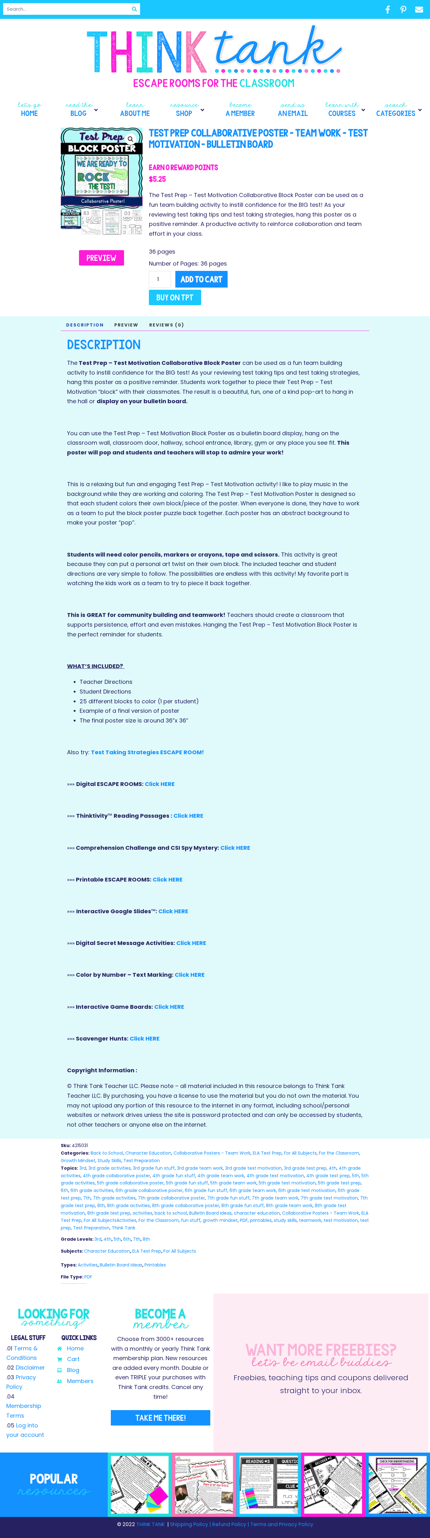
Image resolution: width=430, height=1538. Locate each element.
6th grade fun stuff (206, 1190)
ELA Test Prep (267, 1153)
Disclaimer (30, 1367)
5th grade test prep (339, 1183)
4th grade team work (220, 1176)
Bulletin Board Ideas (210, 1213)
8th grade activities (128, 1205)
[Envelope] (419, 9)
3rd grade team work (200, 1168)
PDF (244, 1220)
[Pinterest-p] (403, 9)
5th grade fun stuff (187, 1183)
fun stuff (191, 1220)
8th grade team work (289, 1205)
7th (87, 1198)
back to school (171, 1213)
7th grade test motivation (329, 1198)
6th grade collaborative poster (149, 1190)
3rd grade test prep (305, 1168)
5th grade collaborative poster (130, 1183)
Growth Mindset (78, 1160)
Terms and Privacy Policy (281, 1524)
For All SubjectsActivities (110, 1220)
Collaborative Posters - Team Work (212, 1153)
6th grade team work (252, 1190)
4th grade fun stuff (173, 1176)
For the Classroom (339, 1153)
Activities (88, 1265)
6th (64, 1190)
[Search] (134, 9)
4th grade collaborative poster (116, 1176)
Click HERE (160, 784)
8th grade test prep (108, 1213)
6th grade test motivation (307, 1190)
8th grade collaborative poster (185, 1205)
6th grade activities (92, 1190)
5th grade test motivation (287, 1183)
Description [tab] (85, 325)
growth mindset (220, 1220)
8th (101, 1205)
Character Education (148, 1153)
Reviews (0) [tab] (166, 325)
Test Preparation (141, 1160)
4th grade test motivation (275, 1176)
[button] (82, 110)
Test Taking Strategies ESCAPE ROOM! (147, 752)
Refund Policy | (230, 1524)
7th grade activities (114, 1198)
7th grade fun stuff (228, 1198)
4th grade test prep (328, 1176)
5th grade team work (233, 1183)
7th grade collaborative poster (171, 1198)
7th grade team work (275, 1198)
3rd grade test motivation (253, 1168)
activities (142, 1213)
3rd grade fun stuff (154, 1168)
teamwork (310, 1220)
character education (257, 1213)
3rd (82, 1168)
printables (261, 1220)
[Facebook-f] (387, 9)
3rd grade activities (109, 1168)
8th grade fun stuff (242, 1205)
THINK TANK (150, 1524)
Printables (155, 1265)
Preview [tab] (126, 325)
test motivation (341, 1220)
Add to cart (201, 279)
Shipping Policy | (191, 1524)
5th (355, 1176)
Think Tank (123, 1228)
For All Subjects (300, 1153)
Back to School (107, 1153)
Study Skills (109, 1160)
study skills (285, 1220)
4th (333, 1168)
